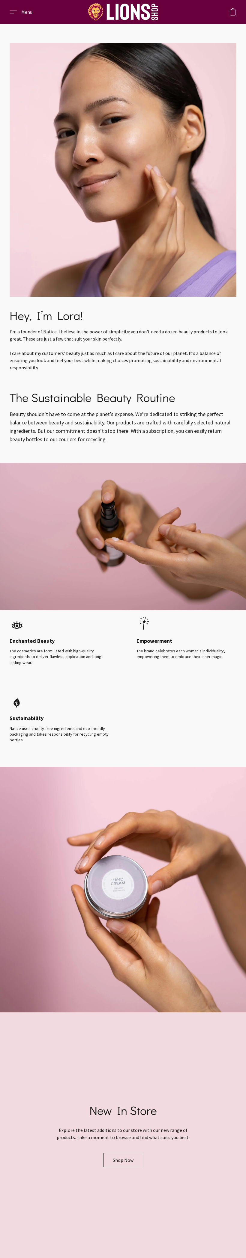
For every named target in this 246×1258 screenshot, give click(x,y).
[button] (123, 12)
